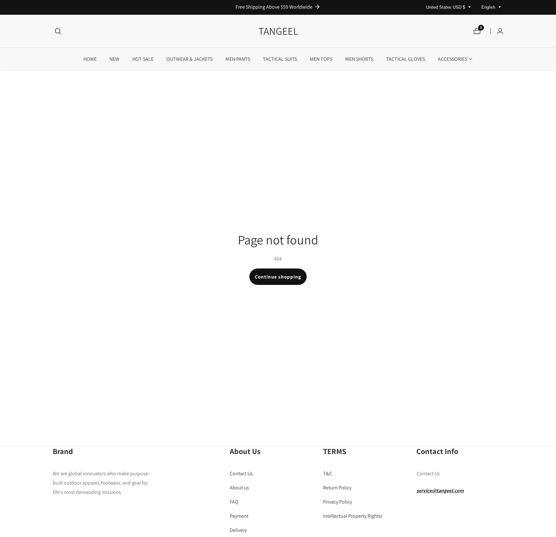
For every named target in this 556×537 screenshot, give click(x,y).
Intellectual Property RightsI (352, 516)
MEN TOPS (321, 59)
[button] (452, 59)
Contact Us (241, 473)
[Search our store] (58, 31)
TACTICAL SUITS (280, 59)
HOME (90, 59)
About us (239, 487)
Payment (239, 516)
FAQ (234, 501)
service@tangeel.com (440, 490)
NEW (114, 59)
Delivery (238, 530)
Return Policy (337, 487)
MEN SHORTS (359, 59)
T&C (327, 473)
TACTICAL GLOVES (405, 59)
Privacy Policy (337, 501)
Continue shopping (278, 277)
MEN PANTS (238, 59)
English (488, 7)
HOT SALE (142, 59)
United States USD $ (446, 7)
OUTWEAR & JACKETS (189, 59)
